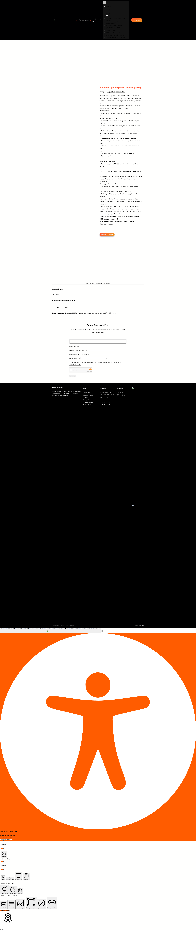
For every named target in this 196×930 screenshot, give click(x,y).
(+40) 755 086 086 (105, 402)
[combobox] (50, 630)
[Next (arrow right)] (2, 929)
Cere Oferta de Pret (107, 234)
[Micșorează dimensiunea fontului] (2, 848)
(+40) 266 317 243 (105, 404)
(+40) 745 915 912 (104, 400)
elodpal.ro (141, 625)
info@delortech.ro (83, 20)
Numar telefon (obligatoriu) (78, 354)
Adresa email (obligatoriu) (78, 350)
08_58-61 (55, 294)
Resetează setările (5, 910)
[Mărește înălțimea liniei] (2, 861)
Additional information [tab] (103, 283)
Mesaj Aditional (74, 358)
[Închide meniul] (104, 2)
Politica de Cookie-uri (89, 405)
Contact (85, 397)
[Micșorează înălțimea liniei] (2, 869)
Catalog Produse (88, 395)
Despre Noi (86, 392)
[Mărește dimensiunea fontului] (2, 840)
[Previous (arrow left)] (0, 929)
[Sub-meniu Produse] (107, 15)
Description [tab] (89, 283)
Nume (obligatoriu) (76, 346)
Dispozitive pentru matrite (116, 92)
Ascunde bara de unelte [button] (6, 839)
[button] (102, 631)
